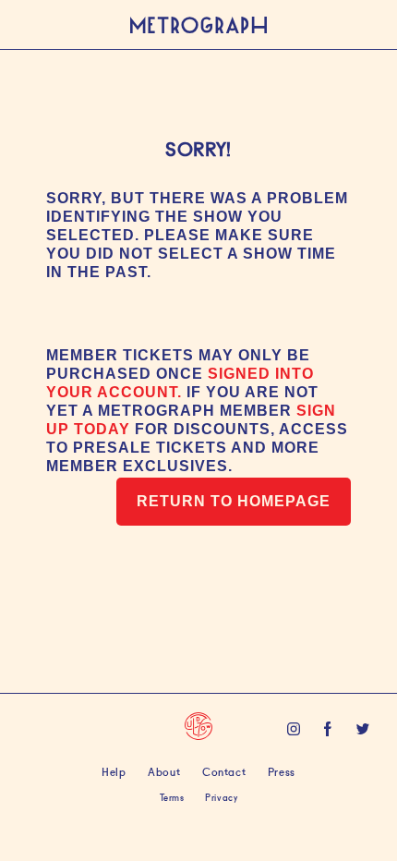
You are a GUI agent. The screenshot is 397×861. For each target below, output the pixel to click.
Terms (172, 797)
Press (281, 771)
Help (114, 771)
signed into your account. (180, 383)
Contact (224, 771)
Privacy (221, 797)
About (164, 771)
